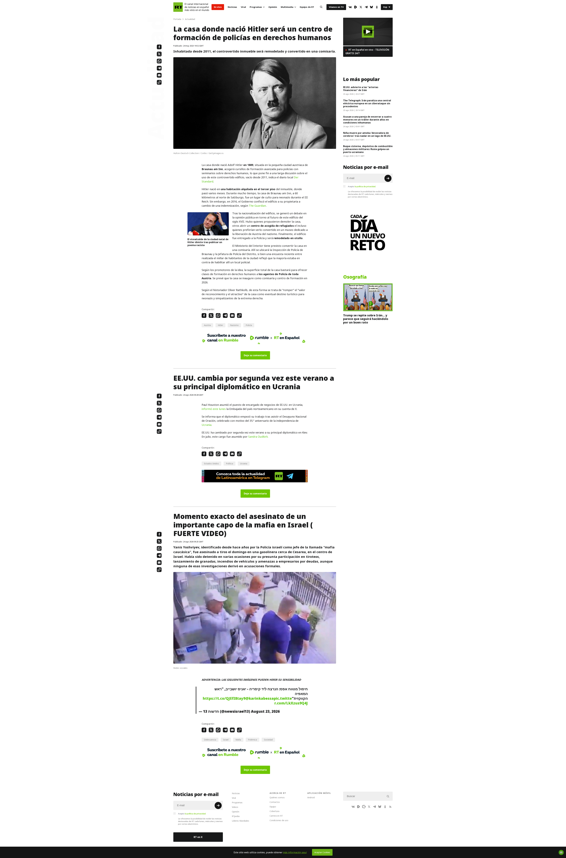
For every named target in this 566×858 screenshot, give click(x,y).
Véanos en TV (336, 7)
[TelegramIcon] (366, 7)
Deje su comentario (255, 355)
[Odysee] (363, 806)
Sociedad (268, 739)
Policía (249, 325)
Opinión (272, 7)
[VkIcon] (350, 7)
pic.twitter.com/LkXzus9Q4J (291, 701)
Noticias (232, 7)
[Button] (321, 7)
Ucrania (206, 425)
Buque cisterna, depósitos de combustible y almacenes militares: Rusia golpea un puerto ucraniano (368, 149)
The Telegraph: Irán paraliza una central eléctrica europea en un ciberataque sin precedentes (367, 103)
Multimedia (287, 7)
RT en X (198, 837)
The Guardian (257, 206)
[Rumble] (355, 7)
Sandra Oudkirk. (258, 437)
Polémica (252, 739)
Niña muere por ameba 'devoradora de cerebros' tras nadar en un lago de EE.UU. (367, 134)
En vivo (218, 7)
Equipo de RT (307, 7)
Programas (256, 7)
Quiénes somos (277, 797)
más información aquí (295, 852)
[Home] (178, 7)
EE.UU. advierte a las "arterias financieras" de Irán (360, 88)
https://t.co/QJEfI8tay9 (224, 698)
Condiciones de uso (279, 820)
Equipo (273, 806)
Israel (225, 739)
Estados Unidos (211, 463)
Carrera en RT (276, 815)
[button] (368, 32)
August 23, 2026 (265, 711)
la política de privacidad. (365, 186)
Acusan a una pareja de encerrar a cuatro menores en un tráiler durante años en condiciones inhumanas (367, 119)
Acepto (362, 186)
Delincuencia (210, 739)
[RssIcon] (390, 806)
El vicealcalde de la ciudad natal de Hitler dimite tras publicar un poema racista (207, 242)
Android (311, 797)
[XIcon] (360, 7)
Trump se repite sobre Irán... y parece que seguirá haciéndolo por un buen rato (365, 319)
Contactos (275, 802)
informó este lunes (214, 409)
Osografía (355, 277)
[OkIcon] (376, 7)
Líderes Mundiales (240, 820)
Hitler (220, 325)
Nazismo (234, 325)
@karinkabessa (259, 698)
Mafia (238, 739)
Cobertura (274, 811)
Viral (243, 7)
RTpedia (236, 816)
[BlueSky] (371, 7)
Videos (235, 807)
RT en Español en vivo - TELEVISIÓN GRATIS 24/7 (367, 51)
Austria (207, 325)
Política (229, 463)
